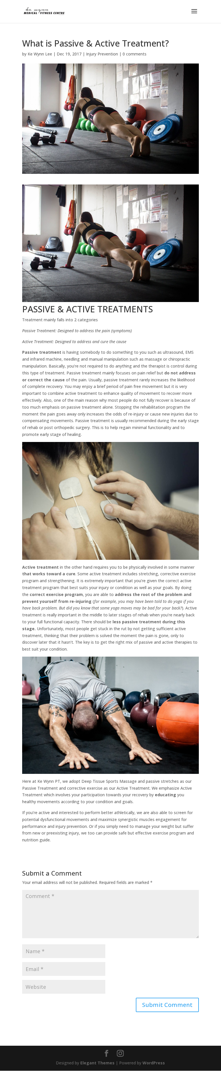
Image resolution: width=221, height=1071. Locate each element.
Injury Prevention (102, 54)
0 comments (134, 54)
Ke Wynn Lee (40, 54)
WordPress (153, 1063)
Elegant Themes (97, 1063)
